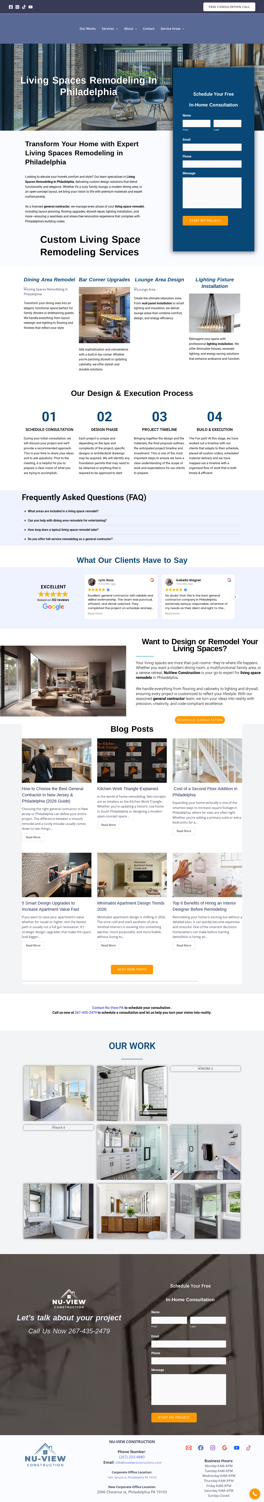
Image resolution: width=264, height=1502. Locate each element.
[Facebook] (11, 7)
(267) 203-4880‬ (132, 1456)
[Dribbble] (248, 1448)
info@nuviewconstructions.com (139, 1462)
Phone (187, 156)
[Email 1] (189, 1448)
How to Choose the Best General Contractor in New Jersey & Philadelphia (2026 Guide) (52, 794)
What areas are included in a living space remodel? (63, 511)
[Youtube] (30, 7)
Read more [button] (95, 613)
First (185, 129)
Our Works (88, 28)
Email (186, 139)
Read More (33, 837)
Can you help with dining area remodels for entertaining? (67, 520)
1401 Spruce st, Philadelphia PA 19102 (132, 1477)
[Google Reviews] (224, 1448)
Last (216, 129)
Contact (148, 28)
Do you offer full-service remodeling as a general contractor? (70, 539)
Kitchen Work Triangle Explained (127, 788)
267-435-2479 (86, 1012)
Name (187, 115)
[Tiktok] (24, 7)
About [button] (128, 28)
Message (189, 173)
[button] (229, 7)
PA (121, 1007)
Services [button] (108, 28)
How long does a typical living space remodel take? (63, 530)
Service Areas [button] (171, 28)
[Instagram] (17, 7)
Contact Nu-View (105, 1007)
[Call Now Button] (255, 1493)
